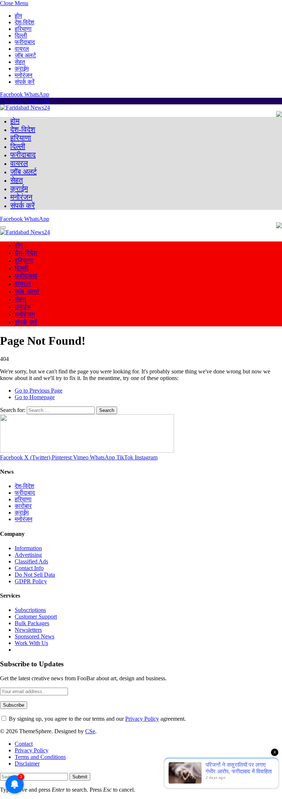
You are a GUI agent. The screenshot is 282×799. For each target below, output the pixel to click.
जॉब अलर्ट (25, 55)
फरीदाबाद (25, 42)
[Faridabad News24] (25, 107)
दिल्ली (21, 35)
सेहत (20, 62)
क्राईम (22, 68)
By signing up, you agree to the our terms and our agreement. (96, 719)
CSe (90, 731)
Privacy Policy (142, 719)
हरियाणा (23, 29)
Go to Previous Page (38, 390)
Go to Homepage (35, 397)
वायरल (22, 49)
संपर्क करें (25, 82)
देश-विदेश (24, 22)
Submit (79, 777)
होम (18, 15)
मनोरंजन (23, 75)
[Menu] (3, 227)
